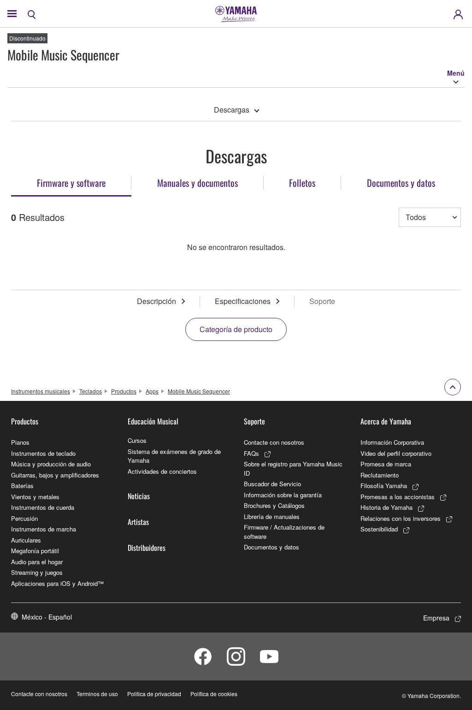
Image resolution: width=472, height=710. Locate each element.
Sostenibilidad (379, 529)
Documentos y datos (271, 547)
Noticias (139, 495)
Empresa (436, 617)
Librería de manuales (272, 516)
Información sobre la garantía (283, 494)
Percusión (24, 518)
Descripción (156, 301)
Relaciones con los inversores (400, 518)
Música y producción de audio (51, 463)
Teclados (90, 391)
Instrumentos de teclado (43, 453)
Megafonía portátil (35, 550)
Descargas (231, 109)
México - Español (47, 616)
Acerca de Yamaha (385, 421)
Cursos (137, 440)
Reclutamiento (379, 475)
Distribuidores (146, 547)
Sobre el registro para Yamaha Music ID (293, 468)
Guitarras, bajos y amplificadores (55, 475)
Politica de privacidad (154, 694)
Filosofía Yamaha (383, 485)
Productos (123, 391)
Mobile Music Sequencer (199, 391)
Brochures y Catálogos (274, 505)
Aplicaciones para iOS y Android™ (57, 583)
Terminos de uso (97, 694)
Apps (152, 391)
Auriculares (26, 540)
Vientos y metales (35, 496)
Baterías (22, 485)
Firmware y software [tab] (71, 183)
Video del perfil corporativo (395, 453)
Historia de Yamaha (386, 507)
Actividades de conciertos (162, 471)
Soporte (254, 421)
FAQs (251, 453)
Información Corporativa (392, 442)
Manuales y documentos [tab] (197, 183)
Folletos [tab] (302, 183)
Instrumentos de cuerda (42, 507)
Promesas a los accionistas (397, 496)
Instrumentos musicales (40, 391)
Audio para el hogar (37, 561)
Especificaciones (243, 301)
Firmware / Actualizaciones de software (284, 532)
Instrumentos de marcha (43, 529)
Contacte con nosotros (274, 442)
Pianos (20, 442)
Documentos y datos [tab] (401, 183)
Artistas (138, 521)
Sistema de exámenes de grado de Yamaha (174, 456)
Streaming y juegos (37, 572)
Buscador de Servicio (272, 483)
